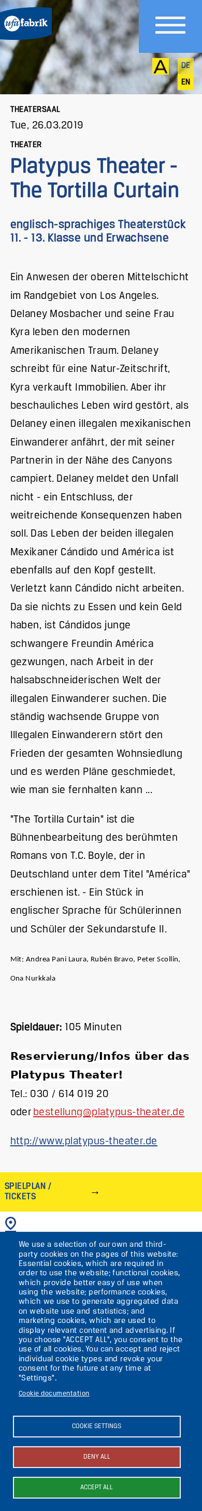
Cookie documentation (54, 1393)
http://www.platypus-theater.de (83, 1141)
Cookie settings (96, 1426)
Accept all (96, 1487)
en (186, 82)
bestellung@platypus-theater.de (108, 1112)
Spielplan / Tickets (28, 1191)
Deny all (96, 1457)
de (186, 66)
